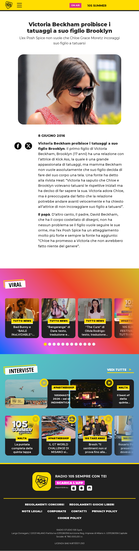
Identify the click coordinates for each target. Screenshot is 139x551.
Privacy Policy (104, 511)
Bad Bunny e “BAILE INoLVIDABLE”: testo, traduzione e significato (22, 331)
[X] (28, 145)
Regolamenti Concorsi (44, 504)
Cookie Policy (69, 518)
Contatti (79, 511)
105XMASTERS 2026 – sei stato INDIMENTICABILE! (64, 399)
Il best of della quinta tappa (123, 399)
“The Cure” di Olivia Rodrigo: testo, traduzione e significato (95, 331)
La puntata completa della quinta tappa (22, 448)
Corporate (56, 511)
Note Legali (32, 511)
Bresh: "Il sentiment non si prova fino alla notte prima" (95, 448)
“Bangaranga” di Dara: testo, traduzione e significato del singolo (58, 331)
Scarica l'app (70, 483)
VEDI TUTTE (116, 369)
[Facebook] (18, 145)
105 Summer (96, 5)
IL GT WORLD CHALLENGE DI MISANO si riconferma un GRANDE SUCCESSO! (58, 448)
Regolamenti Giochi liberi (91, 504)
